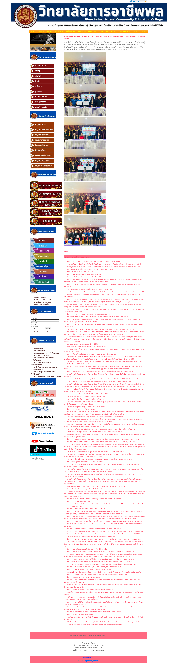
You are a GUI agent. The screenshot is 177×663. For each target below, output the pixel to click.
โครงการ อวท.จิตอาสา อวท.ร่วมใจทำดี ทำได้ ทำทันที (83, 577)
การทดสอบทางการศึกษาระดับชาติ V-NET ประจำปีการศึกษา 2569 (87, 394)
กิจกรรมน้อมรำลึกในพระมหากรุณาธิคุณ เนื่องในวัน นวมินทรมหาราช (88, 489)
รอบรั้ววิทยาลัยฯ (70, 31)
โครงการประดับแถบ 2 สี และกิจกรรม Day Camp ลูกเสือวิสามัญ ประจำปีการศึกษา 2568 (94, 567)
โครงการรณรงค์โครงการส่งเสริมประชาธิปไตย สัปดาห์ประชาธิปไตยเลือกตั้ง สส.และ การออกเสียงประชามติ (100, 371)
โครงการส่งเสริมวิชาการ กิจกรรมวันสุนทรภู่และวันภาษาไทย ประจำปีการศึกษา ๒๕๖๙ (93, 261)
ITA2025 (135, 31)
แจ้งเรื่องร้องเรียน (125, 31)
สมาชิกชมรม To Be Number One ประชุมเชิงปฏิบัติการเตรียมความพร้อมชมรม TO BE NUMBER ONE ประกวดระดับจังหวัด (104, 379)
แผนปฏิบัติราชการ (111, 31)
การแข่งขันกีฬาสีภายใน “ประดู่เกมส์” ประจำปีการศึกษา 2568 (86, 396)
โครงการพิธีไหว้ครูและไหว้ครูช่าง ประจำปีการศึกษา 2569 (84, 277)
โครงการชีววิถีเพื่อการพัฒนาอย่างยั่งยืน (79, 501)
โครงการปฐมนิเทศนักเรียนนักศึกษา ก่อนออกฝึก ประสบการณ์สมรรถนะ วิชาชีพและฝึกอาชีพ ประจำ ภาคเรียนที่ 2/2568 (103, 534)
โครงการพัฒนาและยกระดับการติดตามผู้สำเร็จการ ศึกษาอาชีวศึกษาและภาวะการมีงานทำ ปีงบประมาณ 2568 (100, 559)
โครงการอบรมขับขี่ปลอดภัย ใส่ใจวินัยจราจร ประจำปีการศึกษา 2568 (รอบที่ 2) (91, 589)
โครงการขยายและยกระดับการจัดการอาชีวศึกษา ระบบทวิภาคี (86, 509)
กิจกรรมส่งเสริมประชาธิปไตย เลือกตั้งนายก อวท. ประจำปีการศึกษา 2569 (89, 289)
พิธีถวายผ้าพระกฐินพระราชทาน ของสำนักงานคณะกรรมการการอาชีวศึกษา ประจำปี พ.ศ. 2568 (96, 486)
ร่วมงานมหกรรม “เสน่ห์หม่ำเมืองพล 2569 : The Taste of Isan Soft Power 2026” (91, 269)
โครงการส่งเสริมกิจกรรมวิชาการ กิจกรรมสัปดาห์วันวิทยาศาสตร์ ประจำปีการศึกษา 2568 (94, 529)
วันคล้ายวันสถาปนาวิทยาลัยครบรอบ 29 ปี (80, 272)
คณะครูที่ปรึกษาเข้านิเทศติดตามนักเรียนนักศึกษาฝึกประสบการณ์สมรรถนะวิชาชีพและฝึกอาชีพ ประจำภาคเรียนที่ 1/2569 (104, 264)
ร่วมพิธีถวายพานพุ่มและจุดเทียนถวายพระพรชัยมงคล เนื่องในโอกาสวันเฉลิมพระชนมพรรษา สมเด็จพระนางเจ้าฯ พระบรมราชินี (105, 292)
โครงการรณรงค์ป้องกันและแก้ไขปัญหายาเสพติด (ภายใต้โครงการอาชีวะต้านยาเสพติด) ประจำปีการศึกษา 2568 (101, 551)
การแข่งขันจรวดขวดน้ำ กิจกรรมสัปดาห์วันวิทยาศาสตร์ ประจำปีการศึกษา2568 (91, 536)
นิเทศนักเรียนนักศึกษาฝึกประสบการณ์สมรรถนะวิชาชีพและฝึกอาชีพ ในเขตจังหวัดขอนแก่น (95, 624)
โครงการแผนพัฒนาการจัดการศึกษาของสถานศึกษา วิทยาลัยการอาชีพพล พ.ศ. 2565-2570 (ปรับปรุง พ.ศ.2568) (101, 442)
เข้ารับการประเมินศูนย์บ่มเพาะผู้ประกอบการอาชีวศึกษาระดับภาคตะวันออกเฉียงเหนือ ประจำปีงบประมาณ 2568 (101, 564)
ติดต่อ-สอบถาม (93, 31)
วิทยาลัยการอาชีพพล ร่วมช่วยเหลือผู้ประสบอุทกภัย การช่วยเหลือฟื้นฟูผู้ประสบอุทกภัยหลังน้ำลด (96, 416)
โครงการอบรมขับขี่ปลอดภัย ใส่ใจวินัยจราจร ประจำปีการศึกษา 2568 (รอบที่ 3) (91, 569)
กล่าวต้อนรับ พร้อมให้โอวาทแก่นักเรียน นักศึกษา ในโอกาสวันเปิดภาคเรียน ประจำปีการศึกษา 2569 (97, 317)
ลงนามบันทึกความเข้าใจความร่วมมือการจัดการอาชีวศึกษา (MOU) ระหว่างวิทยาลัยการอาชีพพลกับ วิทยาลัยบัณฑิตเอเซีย (104, 572)
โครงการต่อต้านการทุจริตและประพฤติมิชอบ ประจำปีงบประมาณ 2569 (88, 314)
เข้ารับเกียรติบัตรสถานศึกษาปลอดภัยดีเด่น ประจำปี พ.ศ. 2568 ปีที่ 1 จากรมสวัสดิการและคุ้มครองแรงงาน (99, 381)
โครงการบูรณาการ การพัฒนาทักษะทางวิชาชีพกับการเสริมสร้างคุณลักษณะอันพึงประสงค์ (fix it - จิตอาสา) (99, 561)
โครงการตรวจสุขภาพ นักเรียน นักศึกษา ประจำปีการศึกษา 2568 (86, 462)
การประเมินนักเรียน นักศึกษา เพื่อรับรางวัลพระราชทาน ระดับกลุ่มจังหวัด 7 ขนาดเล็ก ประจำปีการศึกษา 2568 (100, 329)
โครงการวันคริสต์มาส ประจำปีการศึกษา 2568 (81, 409)
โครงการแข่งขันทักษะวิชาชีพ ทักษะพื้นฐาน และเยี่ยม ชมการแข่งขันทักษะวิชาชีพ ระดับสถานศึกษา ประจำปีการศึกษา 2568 (104, 521)
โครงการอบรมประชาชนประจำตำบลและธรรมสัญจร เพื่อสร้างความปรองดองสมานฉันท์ (94, 499)
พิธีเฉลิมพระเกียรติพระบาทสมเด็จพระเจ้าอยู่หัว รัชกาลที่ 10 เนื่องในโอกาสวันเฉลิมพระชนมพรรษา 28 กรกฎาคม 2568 (103, 622)
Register (49, 331)
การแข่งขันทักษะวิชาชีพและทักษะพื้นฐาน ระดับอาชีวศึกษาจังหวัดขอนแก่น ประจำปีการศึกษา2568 (97, 451)
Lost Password (38, 331)
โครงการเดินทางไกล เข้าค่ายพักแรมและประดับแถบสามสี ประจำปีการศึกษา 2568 (92, 354)
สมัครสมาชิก (82, 31)
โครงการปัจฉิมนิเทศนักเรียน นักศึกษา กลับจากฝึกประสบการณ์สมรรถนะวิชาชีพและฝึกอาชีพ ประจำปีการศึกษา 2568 (103, 439)
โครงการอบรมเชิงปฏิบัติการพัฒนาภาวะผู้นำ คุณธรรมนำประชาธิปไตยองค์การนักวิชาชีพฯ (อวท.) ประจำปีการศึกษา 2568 (104, 539)
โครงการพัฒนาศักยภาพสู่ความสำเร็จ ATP (80, 614)
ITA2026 (143, 31)
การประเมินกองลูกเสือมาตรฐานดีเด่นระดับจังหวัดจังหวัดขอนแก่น (87, 406)
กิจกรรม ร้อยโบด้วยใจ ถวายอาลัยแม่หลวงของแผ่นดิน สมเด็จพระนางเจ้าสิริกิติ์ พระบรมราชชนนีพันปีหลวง (99, 459)
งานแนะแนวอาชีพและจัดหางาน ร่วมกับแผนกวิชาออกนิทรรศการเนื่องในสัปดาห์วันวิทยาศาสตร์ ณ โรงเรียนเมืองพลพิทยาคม (105, 531)
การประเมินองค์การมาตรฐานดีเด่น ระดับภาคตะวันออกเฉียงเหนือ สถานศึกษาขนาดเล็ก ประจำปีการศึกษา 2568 (101, 429)
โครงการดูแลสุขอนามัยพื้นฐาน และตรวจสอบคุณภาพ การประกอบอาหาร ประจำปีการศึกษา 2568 (97, 574)
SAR (101, 31)
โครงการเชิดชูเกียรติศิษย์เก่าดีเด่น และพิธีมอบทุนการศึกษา (85, 274)
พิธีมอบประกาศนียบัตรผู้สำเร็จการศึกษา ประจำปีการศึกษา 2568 (86, 346)
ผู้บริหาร (41, 31)
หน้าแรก (33, 31)
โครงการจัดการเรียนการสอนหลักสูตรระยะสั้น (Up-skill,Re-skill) (87, 549)
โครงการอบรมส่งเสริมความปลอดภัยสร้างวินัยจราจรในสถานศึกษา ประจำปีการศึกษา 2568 (95, 612)
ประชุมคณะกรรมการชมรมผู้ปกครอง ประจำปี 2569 (82, 344)
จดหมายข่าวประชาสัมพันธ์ (54, 31)
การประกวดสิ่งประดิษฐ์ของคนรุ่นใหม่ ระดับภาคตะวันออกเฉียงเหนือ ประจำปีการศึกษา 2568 (95, 432)
